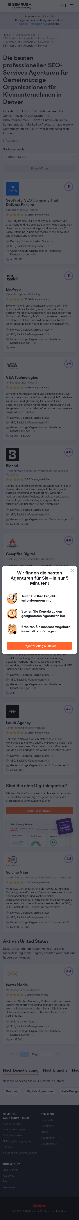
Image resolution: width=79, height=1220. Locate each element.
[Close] (72, 570)
